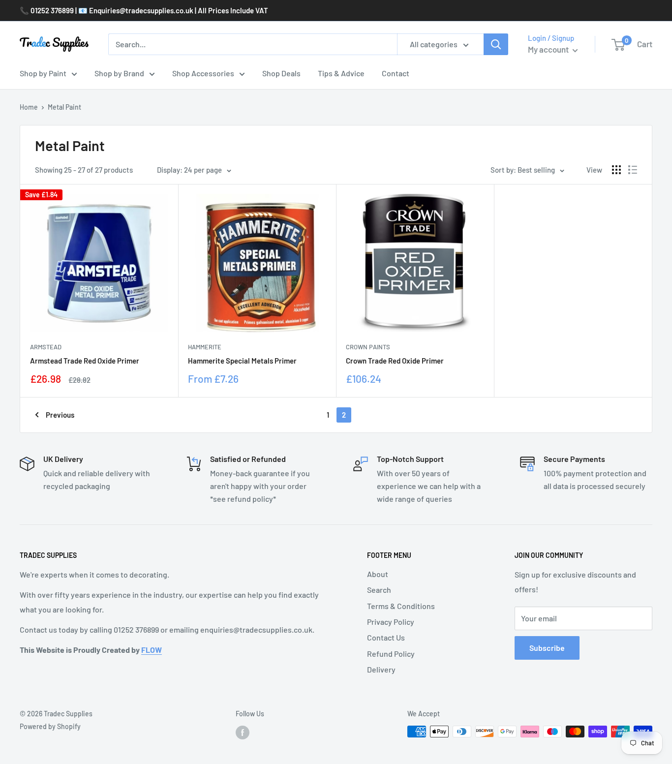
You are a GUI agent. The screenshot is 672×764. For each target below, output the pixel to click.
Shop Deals (281, 73)
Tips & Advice (341, 73)
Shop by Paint (43, 73)
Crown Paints (368, 347)
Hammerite (204, 347)
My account (549, 49)
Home (29, 107)
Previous (60, 414)
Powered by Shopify (50, 726)
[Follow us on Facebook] (242, 732)
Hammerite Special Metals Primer (242, 360)
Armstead (45, 347)
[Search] (496, 44)
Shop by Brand (119, 73)
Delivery (381, 669)
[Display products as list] (632, 169)
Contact (395, 73)
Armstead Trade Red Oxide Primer (84, 360)
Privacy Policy (390, 621)
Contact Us (386, 637)
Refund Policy (391, 653)
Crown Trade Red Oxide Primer (395, 360)
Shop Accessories (203, 73)
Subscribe (547, 647)
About (377, 574)
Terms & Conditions (401, 606)
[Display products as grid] (616, 169)
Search (379, 589)
